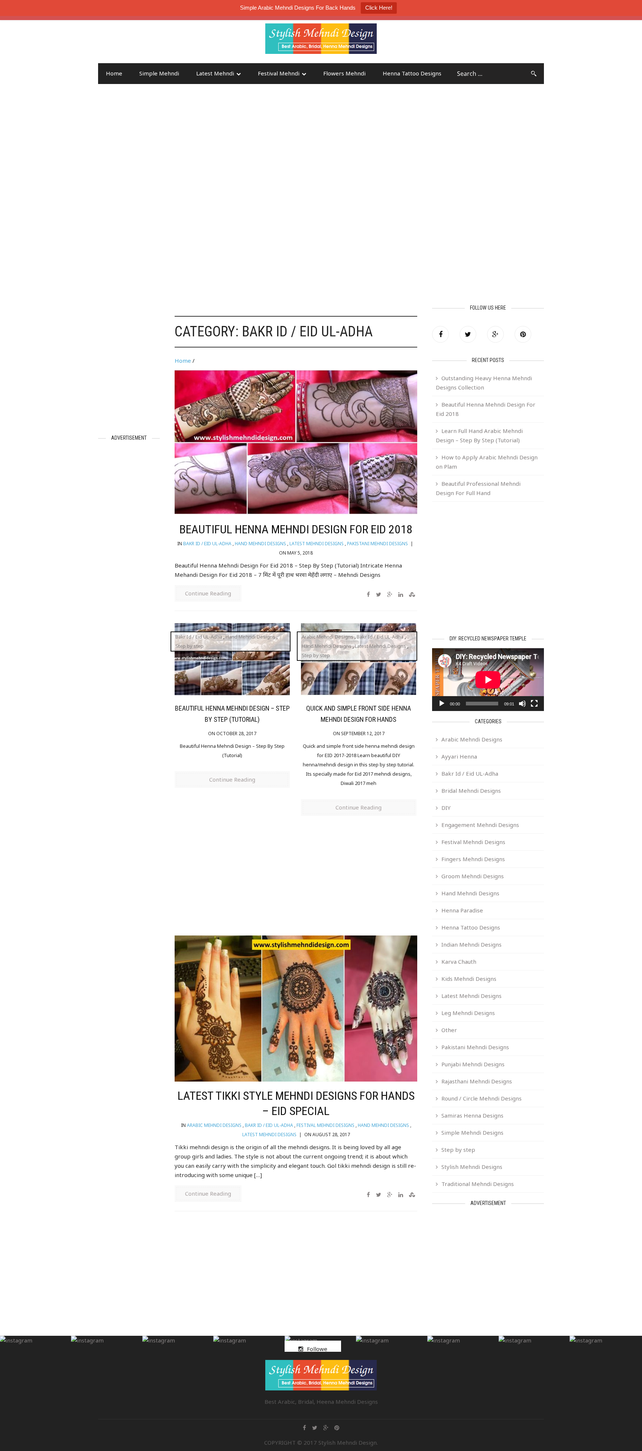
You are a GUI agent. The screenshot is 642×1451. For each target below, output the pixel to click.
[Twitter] (468, 334)
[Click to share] (390, 594)
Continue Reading (208, 593)
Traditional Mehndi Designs (477, 1183)
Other (449, 1030)
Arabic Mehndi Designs (327, 636)
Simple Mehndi (159, 73)
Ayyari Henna (459, 756)
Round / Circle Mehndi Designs (481, 1098)
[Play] (441, 703)
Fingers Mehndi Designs (473, 859)
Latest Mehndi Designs (316, 543)
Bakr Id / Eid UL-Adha (207, 543)
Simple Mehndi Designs (472, 1132)
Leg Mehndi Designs (468, 1013)
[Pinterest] (523, 334)
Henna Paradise (462, 910)
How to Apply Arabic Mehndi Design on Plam (487, 461)
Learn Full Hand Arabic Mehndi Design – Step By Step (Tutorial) (479, 435)
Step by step (189, 646)
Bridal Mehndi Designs (471, 790)
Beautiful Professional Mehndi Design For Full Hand (478, 488)
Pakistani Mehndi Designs (377, 543)
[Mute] (522, 703)
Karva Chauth (458, 961)
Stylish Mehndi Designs (471, 1166)
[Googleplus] (495, 334)
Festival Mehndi (278, 73)
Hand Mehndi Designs (260, 543)
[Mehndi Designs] (321, 32)
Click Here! (378, 7)
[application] (488, 679)
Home (114, 73)
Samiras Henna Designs (472, 1115)
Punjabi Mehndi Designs (473, 1064)
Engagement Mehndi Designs (480, 824)
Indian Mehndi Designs (471, 944)
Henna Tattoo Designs (412, 73)
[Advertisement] (157, 42)
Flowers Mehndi (344, 73)
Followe (317, 1349)
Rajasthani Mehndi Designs (476, 1081)
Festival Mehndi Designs (325, 1125)
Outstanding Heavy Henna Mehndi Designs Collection (484, 382)
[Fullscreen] (534, 703)
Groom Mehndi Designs (472, 876)
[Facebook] (440, 334)
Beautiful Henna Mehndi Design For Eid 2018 (295, 529)
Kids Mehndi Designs (468, 978)
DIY (446, 807)
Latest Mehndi (215, 73)
